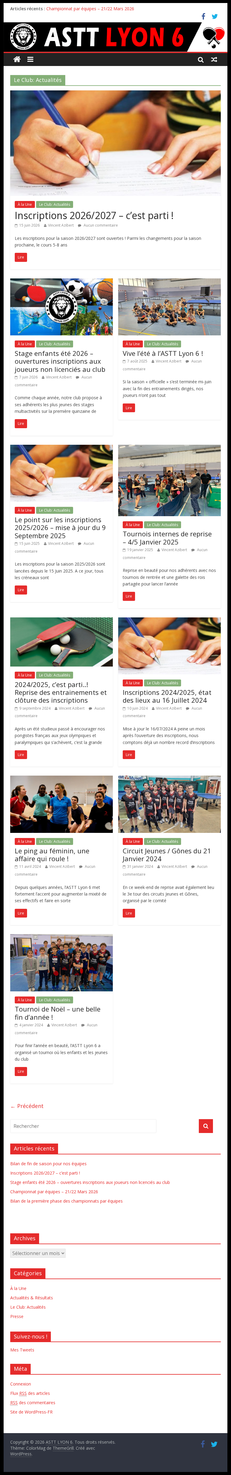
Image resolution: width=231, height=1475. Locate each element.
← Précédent (27, 1105)
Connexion (20, 1384)
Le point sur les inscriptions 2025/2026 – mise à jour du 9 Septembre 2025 (60, 527)
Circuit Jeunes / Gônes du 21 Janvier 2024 (167, 854)
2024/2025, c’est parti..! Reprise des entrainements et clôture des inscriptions (61, 692)
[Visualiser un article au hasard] (214, 59)
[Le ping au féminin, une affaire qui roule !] (61, 779)
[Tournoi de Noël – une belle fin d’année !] (61, 937)
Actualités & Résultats (31, 1298)
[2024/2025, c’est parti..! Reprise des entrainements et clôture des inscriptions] (61, 621)
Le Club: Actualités (54, 204)
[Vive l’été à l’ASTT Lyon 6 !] (169, 282)
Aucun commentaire (100, 225)
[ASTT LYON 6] (116, 37)
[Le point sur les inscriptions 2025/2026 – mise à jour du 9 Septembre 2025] (61, 448)
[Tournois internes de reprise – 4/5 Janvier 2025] (169, 448)
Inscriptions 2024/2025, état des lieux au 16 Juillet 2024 (167, 696)
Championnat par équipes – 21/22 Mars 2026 (90, 8)
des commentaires (32, 1402)
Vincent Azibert (61, 225)
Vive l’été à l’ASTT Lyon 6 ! (163, 353)
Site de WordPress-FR (31, 1412)
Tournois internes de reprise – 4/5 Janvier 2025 (167, 537)
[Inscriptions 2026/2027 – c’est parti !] (115, 94)
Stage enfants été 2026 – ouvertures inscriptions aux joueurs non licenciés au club (60, 361)
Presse (16, 1316)
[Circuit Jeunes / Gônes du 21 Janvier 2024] (169, 779)
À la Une (25, 204)
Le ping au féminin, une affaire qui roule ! (52, 854)
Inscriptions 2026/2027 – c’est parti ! (94, 215)
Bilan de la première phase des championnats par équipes (66, 1201)
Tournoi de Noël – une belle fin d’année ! (57, 1012)
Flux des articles (30, 1393)
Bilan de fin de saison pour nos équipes (48, 1163)
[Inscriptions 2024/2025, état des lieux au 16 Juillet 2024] (169, 621)
